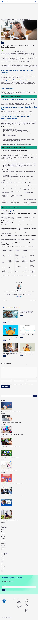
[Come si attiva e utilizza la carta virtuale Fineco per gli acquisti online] (6, 429)
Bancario (2, 559)
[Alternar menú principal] (35, 2)
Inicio (2, 19)
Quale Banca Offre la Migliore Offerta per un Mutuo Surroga (10, 411)
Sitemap (19, 607)
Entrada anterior (4, 300)
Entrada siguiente (34, 300)
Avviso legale (19, 602)
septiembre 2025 (3, 547)
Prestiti (5, 19)
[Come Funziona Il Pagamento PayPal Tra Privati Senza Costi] (6, 441)
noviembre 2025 (3, 543)
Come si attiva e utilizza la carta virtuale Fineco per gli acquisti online (12, 434)
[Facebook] (17, 296)
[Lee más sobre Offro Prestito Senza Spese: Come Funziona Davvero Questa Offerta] (27, 347)
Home (19, 601)
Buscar (35, 395)
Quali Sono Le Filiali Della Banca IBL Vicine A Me (9, 470)
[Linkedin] (20, 296)
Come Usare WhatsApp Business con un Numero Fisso (9, 457)
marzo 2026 (3, 536)
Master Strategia (7, 1)
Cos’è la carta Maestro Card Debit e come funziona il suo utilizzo (11, 422)
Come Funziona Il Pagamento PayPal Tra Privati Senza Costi (10, 446)
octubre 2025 (3, 545)
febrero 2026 (3, 538)
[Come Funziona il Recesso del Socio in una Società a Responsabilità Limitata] (6, 490)
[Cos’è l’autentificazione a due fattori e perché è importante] (6, 514)
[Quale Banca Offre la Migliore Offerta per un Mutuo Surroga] (6, 406)
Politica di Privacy (19, 606)
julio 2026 (2, 529)
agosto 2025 (3, 548)
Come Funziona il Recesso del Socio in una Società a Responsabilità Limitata (13, 495)
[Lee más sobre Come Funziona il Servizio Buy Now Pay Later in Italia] (10, 347)
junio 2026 (2, 531)
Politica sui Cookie (19, 605)
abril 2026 (2, 534)
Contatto (19, 603)
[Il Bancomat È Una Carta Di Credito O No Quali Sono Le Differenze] (6, 478)
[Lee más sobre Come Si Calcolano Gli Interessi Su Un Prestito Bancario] (27, 329)
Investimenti (3, 566)
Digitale (2, 563)
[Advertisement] (19, 11)
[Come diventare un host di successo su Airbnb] (6, 502)
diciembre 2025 (3, 541)
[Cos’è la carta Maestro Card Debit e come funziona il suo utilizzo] (6, 418)
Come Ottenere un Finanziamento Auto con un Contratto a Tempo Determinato (26, 312)
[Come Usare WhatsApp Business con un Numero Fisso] (6, 453)
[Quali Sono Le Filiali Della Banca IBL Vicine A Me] (6, 465)
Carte (2, 561)
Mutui (2, 570)
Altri (1, 556)
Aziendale (2, 557)
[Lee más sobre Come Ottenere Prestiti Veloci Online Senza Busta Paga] (10, 330)
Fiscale (26, 606)
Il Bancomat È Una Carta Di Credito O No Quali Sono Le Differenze (12, 483)
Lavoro (2, 568)
